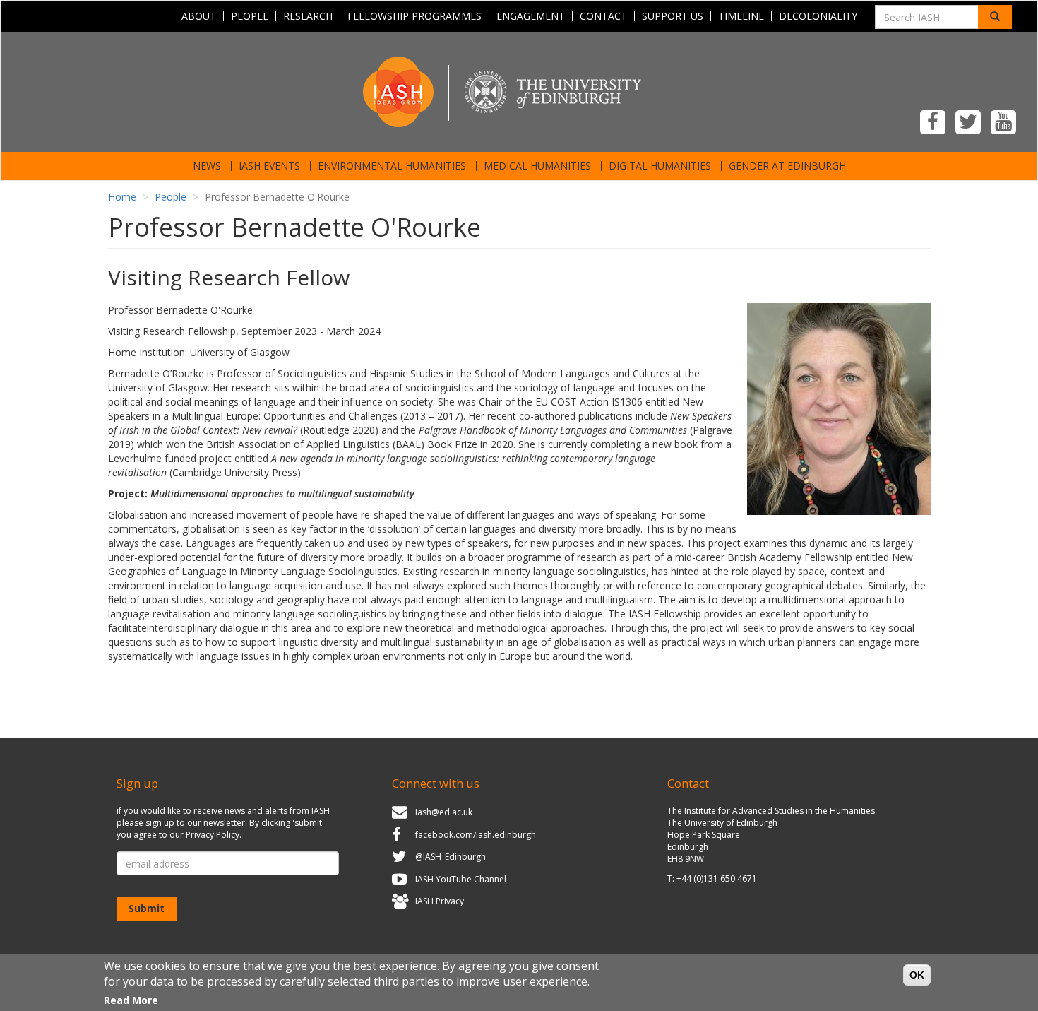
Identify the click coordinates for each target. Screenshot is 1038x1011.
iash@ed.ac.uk (443, 812)
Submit (147, 908)
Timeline (741, 16)
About (198, 16)
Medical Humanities (537, 166)
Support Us (672, 16)
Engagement (530, 16)
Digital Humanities (660, 166)
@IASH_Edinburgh (450, 857)
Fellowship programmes (414, 16)
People (249, 16)
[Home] (519, 90)
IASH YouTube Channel (460, 879)
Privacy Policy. (213, 835)
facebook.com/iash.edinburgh (475, 835)
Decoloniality (818, 16)
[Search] (995, 17)
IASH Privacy (439, 902)
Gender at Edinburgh (787, 166)
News (207, 166)
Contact (603, 16)
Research (308, 16)
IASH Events (269, 166)
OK (916, 975)
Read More (131, 1000)
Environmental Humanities (392, 166)
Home (122, 196)
